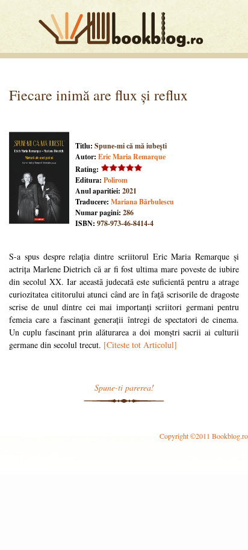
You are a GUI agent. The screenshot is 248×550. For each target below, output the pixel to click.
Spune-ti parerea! (124, 387)
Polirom (116, 180)
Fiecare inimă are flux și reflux (98, 95)
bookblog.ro (124, 29)
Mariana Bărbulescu (142, 202)
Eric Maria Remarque (132, 156)
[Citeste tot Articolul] (140, 344)
